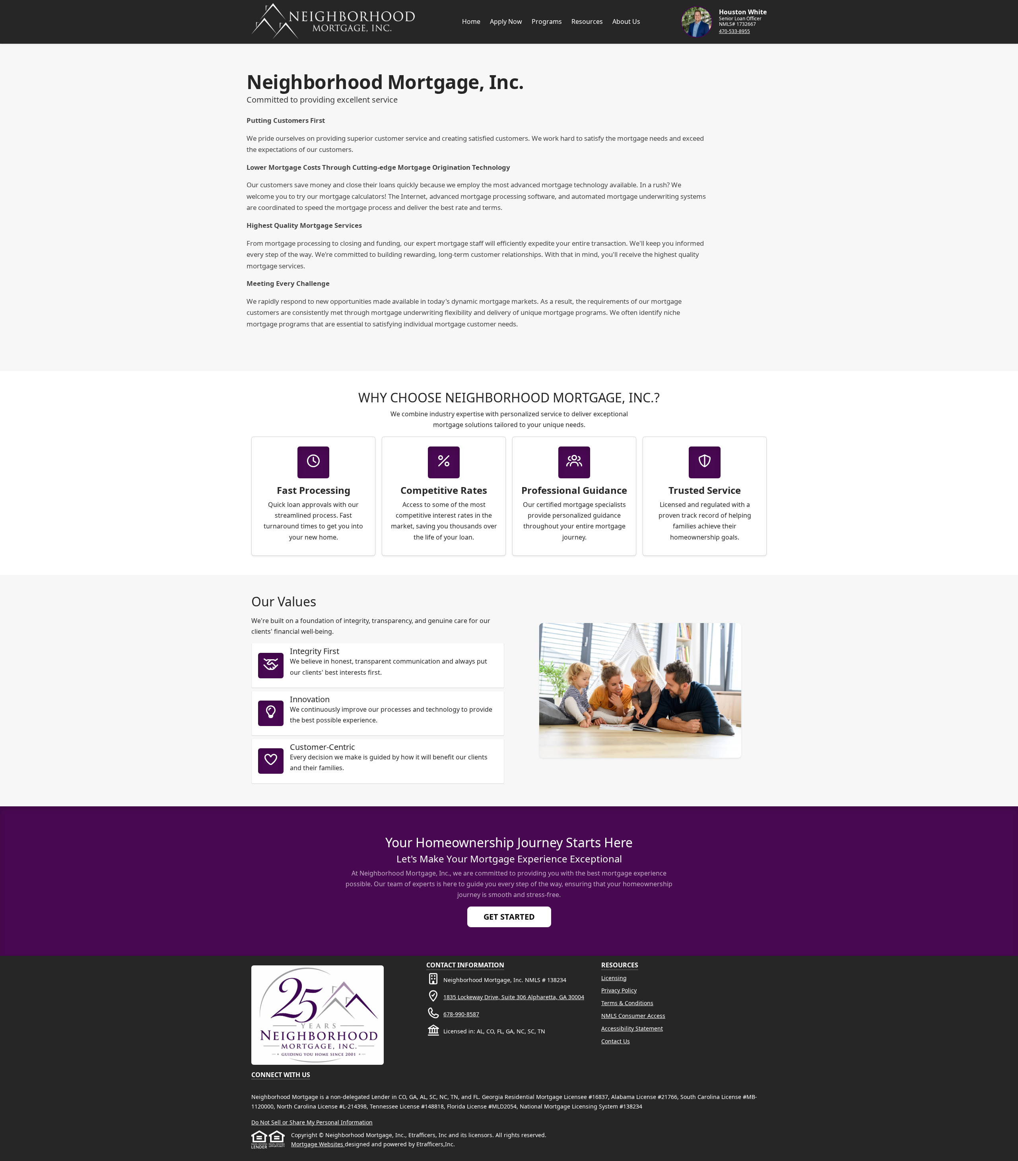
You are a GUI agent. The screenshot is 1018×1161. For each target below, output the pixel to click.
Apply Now (506, 21)
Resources (587, 21)
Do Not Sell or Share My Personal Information (312, 1122)
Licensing (614, 978)
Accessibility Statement (632, 1028)
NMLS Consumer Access (633, 1015)
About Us (626, 21)
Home (471, 21)
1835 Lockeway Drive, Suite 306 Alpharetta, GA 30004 (513, 997)
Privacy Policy (619, 990)
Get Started (509, 916)
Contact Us (615, 1041)
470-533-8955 (734, 31)
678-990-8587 (461, 1014)
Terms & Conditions (627, 1003)
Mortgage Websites (318, 1144)
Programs (547, 21)
